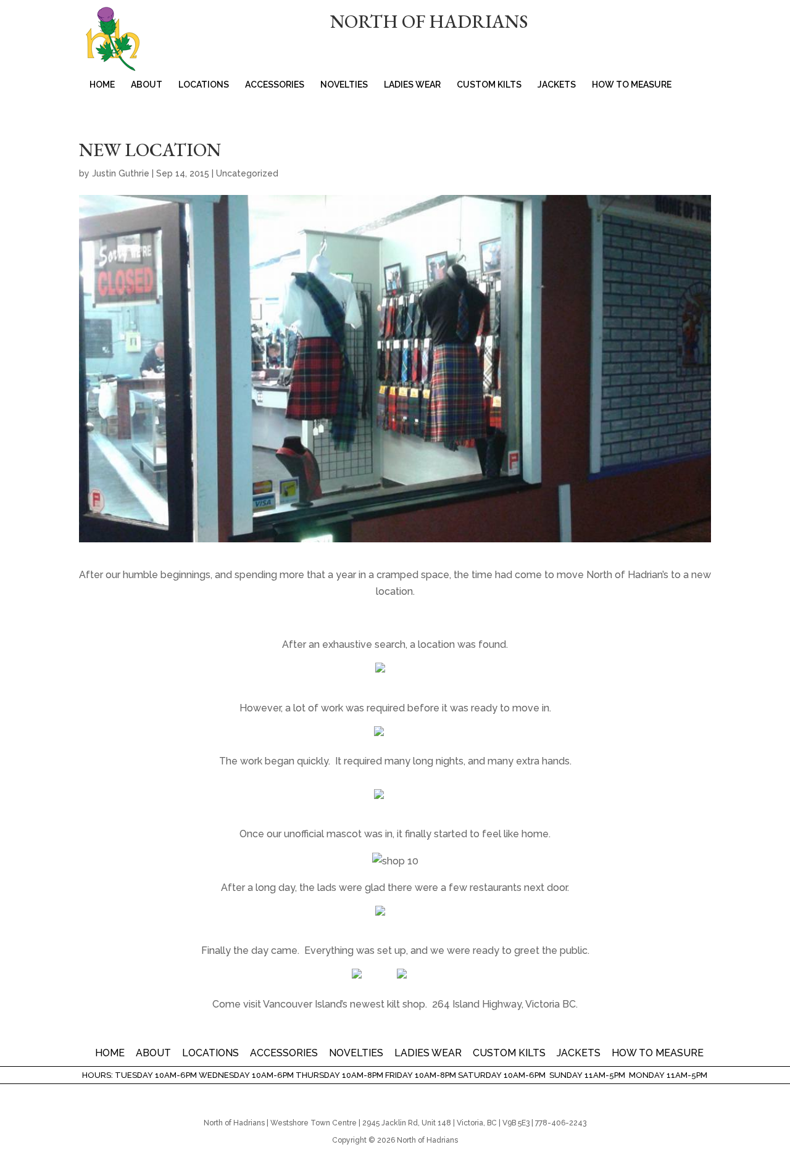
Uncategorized (247, 173)
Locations (203, 84)
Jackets (557, 84)
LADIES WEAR (412, 84)
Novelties (344, 84)
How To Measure (632, 84)
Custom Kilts (489, 84)
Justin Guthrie (120, 173)
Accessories (274, 84)
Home (102, 84)
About (146, 84)
